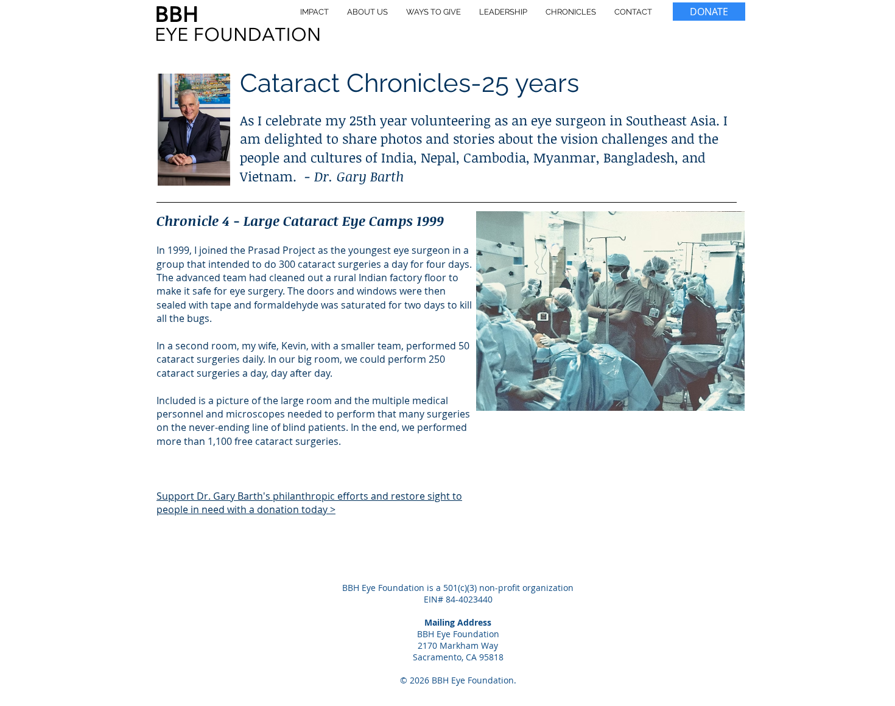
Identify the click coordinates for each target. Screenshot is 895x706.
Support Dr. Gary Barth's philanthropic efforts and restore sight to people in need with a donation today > (309, 502)
